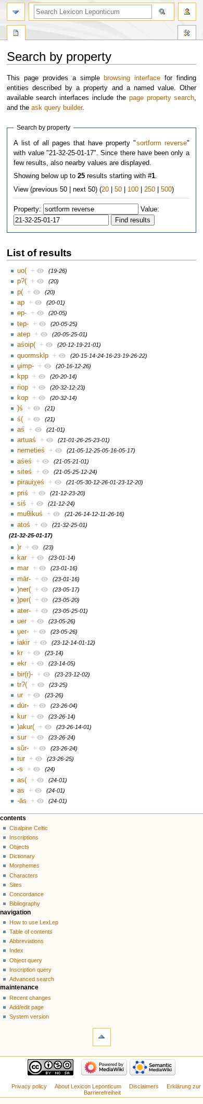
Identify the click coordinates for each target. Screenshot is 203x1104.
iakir (23, 642)
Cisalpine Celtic (28, 828)
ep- (22, 313)
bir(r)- (25, 674)
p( (20, 292)
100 (133, 189)
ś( (20, 419)
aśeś (24, 461)
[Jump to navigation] (16, 12)
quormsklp (32, 355)
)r (19, 547)
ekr (22, 663)
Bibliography (24, 903)
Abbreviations (26, 941)
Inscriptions (24, 837)
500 (166, 189)
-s (20, 769)
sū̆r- (23, 748)
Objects (19, 847)
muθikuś (30, 514)
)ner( (24, 589)
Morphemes (24, 865)
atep (23, 334)
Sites (15, 885)
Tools (187, 34)
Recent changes (30, 998)
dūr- (23, 705)
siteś (24, 471)
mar (23, 568)
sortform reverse (161, 143)
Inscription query (30, 970)
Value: (150, 209)
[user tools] (187, 12)
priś (22, 493)
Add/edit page (26, 1007)
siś (21, 503)
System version (29, 1016)
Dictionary (22, 856)
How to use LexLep (33, 922)
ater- (24, 610)
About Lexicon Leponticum (88, 1086)
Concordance (26, 894)
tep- (23, 324)
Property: (27, 209)
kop (22, 398)
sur (22, 737)
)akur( (25, 727)
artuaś (26, 440)
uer (22, 621)
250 (149, 189)
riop (22, 387)
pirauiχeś (30, 482)
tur (21, 758)
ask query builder (56, 107)
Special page (16, 34)
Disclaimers (144, 1086)
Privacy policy (29, 1086)
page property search (162, 98)
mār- (24, 579)
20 (105, 189)
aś (20, 429)
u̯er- (23, 631)
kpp (22, 376)
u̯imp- (25, 366)
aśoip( (26, 344)
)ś (20, 408)
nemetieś (31, 450)
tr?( (22, 684)
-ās (22, 801)
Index (16, 950)
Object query (25, 960)
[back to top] (102, 1037)
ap (20, 302)
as (20, 790)
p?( (22, 281)
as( (22, 780)
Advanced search (31, 979)
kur (22, 716)
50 (118, 189)
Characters (23, 875)
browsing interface (132, 78)
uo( (22, 270)
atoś (23, 525)
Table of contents (31, 932)
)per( (24, 600)
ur (20, 695)
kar (22, 557)
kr (20, 653)
